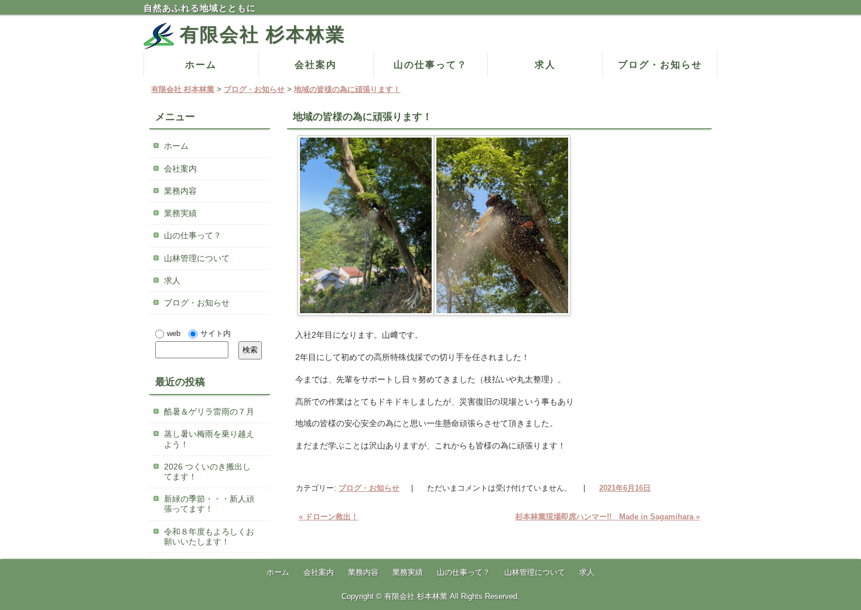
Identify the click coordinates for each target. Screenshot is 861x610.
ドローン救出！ (328, 516)
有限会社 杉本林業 (263, 34)
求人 (545, 65)
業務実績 (180, 213)
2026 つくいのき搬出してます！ (207, 471)
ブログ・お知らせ (660, 65)
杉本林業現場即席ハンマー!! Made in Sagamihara (607, 516)
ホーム (201, 65)
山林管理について (197, 258)
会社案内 (316, 65)
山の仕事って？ (430, 65)
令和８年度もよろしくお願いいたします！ (209, 536)
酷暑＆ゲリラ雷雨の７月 (209, 411)
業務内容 (180, 191)
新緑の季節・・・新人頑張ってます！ (209, 503)
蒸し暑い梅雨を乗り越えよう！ (209, 438)
